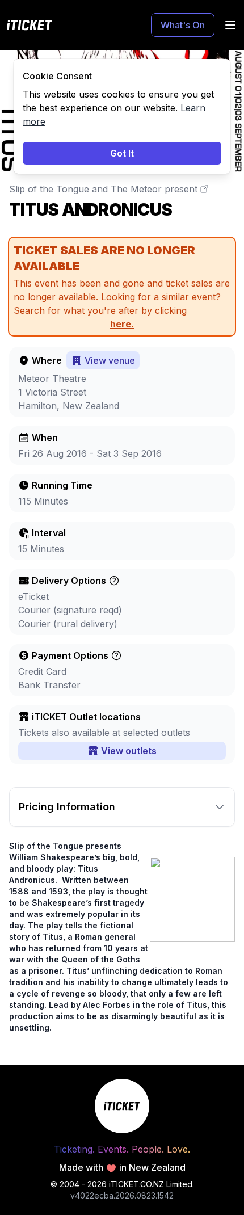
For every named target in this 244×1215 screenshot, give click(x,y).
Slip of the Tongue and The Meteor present (103, 189)
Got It (122, 153)
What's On (183, 25)
